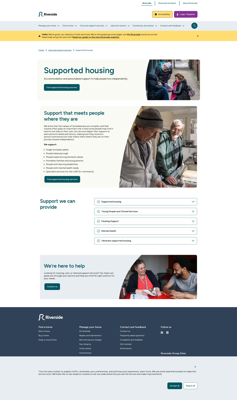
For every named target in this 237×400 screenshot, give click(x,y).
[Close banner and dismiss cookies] (195, 366)
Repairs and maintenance (90, 335)
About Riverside (190, 3)
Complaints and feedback (131, 340)
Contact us (52, 286)
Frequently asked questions (132, 335)
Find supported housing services (62, 87)
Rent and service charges (90, 340)
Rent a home (44, 331)
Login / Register (187, 14)
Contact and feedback (170, 25)
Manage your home (47, 25)
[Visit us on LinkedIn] (167, 332)
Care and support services (92, 25)
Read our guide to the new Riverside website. (95, 37)
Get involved (125, 344)
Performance (126, 348)
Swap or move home (48, 340)
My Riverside (133, 34)
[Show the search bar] (194, 26)
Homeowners (85, 353)
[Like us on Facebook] (162, 332)
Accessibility (164, 14)
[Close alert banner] (197, 36)
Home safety (85, 348)
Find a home (67, 25)
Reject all (190, 386)
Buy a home (44, 335)
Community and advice (143, 25)
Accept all (174, 386)
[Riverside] (49, 14)
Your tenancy (85, 344)
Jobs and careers (118, 25)
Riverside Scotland (167, 3)
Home (41, 50)
